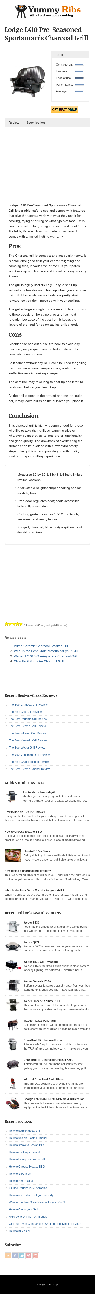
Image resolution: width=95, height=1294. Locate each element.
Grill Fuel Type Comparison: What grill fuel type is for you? (45, 1223)
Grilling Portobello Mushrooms (28, 1188)
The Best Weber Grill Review (27, 747)
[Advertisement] (47, 168)
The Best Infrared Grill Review (27, 733)
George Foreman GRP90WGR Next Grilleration (54, 1099)
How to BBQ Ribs (20, 1173)
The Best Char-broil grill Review (29, 762)
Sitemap (53, 1284)
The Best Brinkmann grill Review (29, 754)
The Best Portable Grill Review (28, 719)
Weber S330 (31, 922)
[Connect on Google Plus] (35, 1255)
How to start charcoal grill (38, 792)
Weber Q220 (32, 942)
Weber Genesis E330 (37, 981)
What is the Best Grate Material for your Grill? (47, 651)
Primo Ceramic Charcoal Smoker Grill (41, 646)
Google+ (42, 1284)
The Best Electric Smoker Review (29, 769)
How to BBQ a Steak (37, 851)
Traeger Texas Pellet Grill (40, 1020)
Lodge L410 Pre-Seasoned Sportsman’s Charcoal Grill (46, 33)
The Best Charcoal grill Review (28, 704)
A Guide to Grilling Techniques (28, 1216)
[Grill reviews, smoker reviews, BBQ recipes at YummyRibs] (47, 17)
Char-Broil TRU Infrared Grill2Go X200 (48, 1060)
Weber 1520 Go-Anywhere (41, 961)
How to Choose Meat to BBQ (23, 831)
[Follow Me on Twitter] (21, 1255)
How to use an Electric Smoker (25, 812)
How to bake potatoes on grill (27, 1159)
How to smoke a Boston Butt (26, 1145)
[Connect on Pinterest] (28, 1255)
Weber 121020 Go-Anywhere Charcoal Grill (45, 656)
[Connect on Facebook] (15, 1255)
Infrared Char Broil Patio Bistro (44, 1079)
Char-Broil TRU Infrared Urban (43, 1040)
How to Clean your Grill (23, 1209)
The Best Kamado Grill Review (28, 740)
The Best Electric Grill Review (27, 726)
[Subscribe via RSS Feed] (8, 1255)
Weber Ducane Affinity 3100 (42, 1001)
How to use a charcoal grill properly (28, 871)
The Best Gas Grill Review (25, 711)
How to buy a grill (20, 1231)
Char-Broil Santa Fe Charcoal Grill (39, 661)
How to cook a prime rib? (24, 1152)
